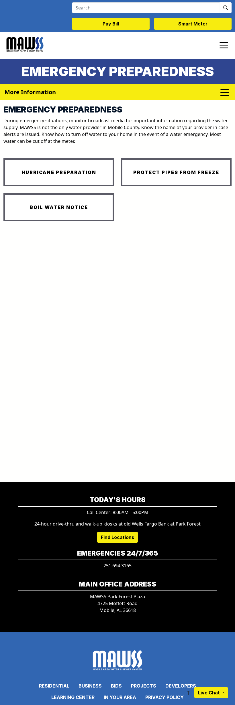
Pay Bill (111, 24)
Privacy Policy (164, 697)
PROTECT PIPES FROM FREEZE (176, 172)
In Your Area (120, 697)
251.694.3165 (117, 565)
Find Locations (117, 537)
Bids (116, 686)
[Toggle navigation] (224, 45)
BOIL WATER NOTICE (59, 207)
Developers (180, 686)
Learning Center (73, 697)
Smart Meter (192, 24)
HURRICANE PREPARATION (58, 172)
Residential (54, 686)
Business (90, 686)
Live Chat (209, 693)
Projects (143, 686)
